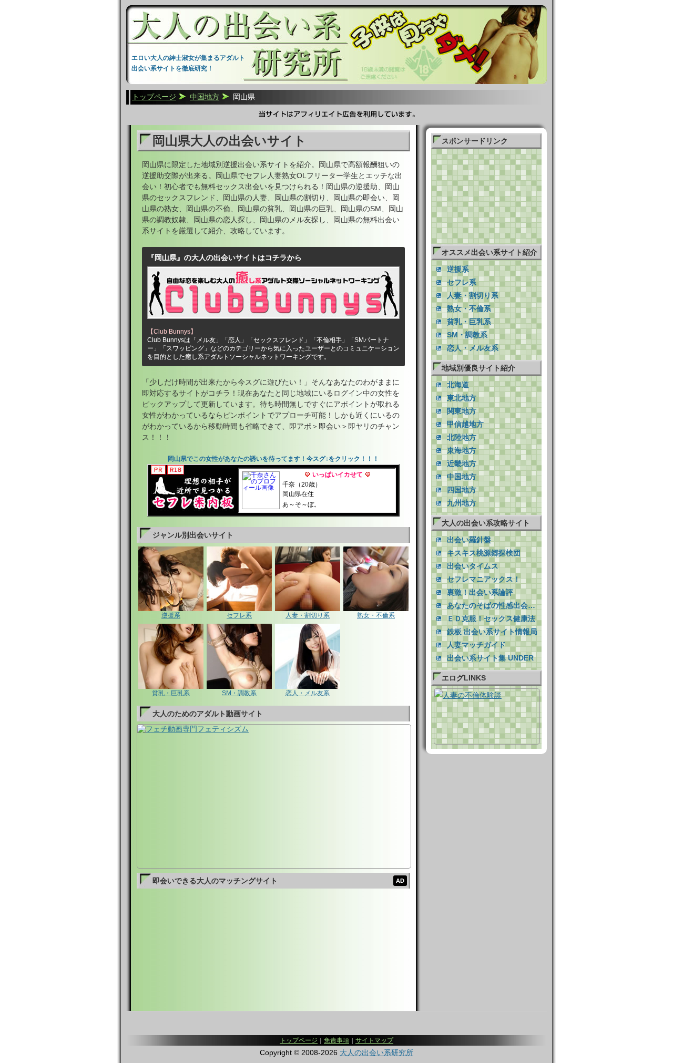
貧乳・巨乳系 (171, 693)
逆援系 (170, 615)
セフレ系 (239, 615)
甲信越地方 (465, 424)
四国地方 (461, 490)
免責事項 (336, 1040)
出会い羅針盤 (469, 539)
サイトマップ (374, 1040)
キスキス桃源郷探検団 (484, 553)
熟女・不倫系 (376, 615)
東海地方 (461, 450)
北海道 (458, 384)
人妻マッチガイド (476, 645)
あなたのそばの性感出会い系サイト (494, 605)
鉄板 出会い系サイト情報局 (492, 631)
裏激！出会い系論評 (480, 592)
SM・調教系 (239, 693)
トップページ (299, 1040)
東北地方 (461, 398)
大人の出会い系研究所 (376, 1052)
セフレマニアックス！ (484, 579)
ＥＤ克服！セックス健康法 (491, 618)
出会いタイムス (472, 566)
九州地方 (461, 503)
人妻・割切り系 (307, 615)
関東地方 (461, 411)
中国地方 (461, 476)
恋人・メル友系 (307, 693)
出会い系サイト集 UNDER (490, 658)
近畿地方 (461, 463)
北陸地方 (461, 437)
